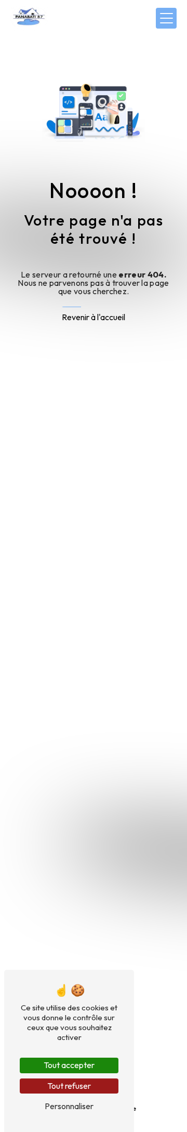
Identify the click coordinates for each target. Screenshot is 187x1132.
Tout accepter (69, 1065)
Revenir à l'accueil (93, 317)
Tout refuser (69, 1086)
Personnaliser (69, 1106)
